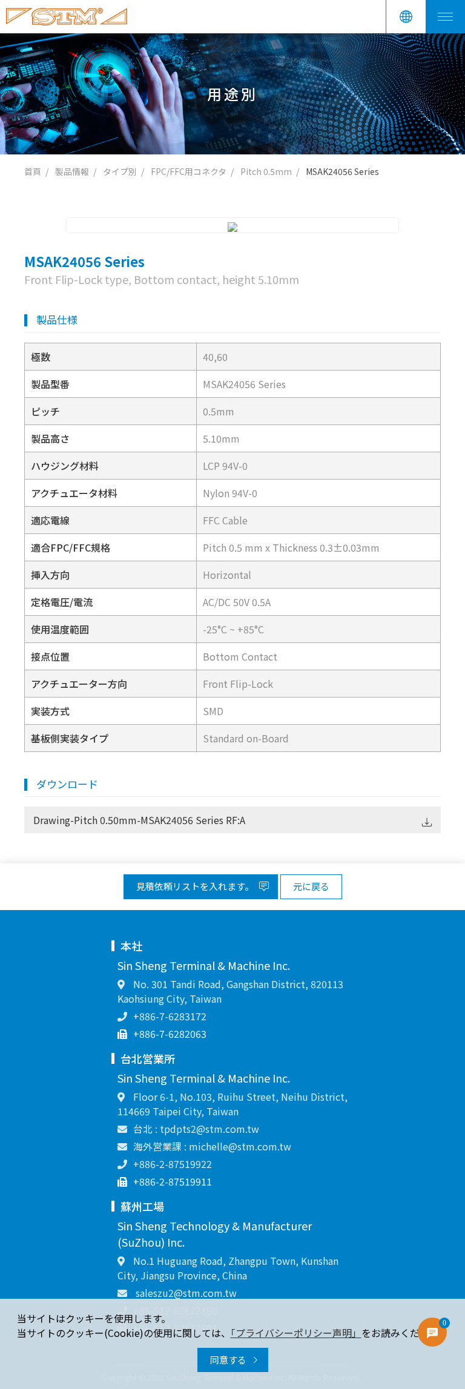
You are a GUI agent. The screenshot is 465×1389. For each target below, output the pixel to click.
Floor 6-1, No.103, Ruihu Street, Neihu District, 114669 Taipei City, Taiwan (232, 1103)
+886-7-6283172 (169, 1016)
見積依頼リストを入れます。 (196, 886)
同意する (229, 1359)
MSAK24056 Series (342, 171)
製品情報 (72, 171)
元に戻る (311, 886)
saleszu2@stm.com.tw (185, 1292)
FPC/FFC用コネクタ (188, 171)
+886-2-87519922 (172, 1163)
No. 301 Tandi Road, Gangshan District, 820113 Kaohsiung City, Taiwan (230, 991)
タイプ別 (120, 171)
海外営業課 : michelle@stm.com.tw (212, 1146)
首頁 (32, 171)
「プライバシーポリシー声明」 (296, 1332)
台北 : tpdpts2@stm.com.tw (196, 1128)
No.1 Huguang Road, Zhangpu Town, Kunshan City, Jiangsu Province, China (227, 1267)
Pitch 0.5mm (266, 171)
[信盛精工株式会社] (66, 16)
